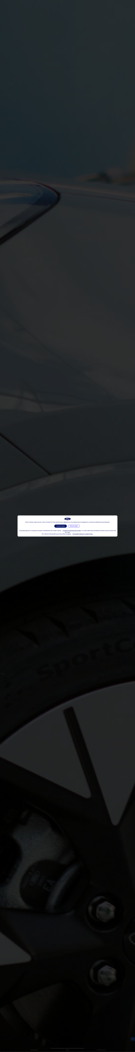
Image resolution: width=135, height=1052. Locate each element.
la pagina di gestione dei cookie (72, 530)
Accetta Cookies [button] (60, 526)
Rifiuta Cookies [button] (74, 526)
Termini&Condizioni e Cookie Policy (82, 534)
